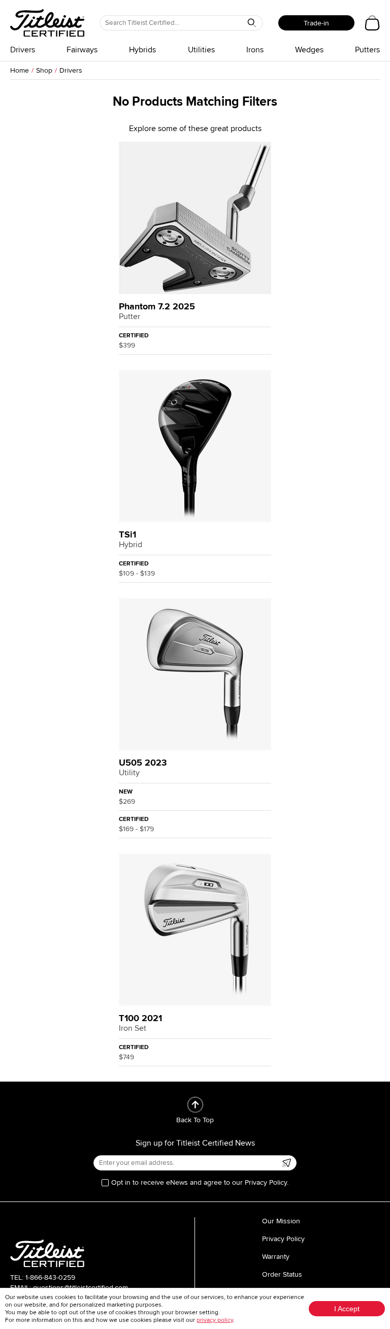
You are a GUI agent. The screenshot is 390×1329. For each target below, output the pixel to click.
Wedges (309, 50)
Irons (255, 50)
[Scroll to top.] (195, 1104)
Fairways (82, 50)
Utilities (201, 50)
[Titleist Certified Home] (47, 23)
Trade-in (316, 23)
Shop (44, 70)
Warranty (275, 1256)
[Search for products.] (252, 23)
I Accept (347, 1309)
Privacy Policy (283, 1239)
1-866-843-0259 (50, 1277)
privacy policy (215, 1320)
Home (19, 70)
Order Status (282, 1274)
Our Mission (281, 1221)
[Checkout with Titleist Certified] (372, 22)
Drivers (22, 50)
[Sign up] (286, 1163)
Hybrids (142, 50)
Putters (367, 50)
